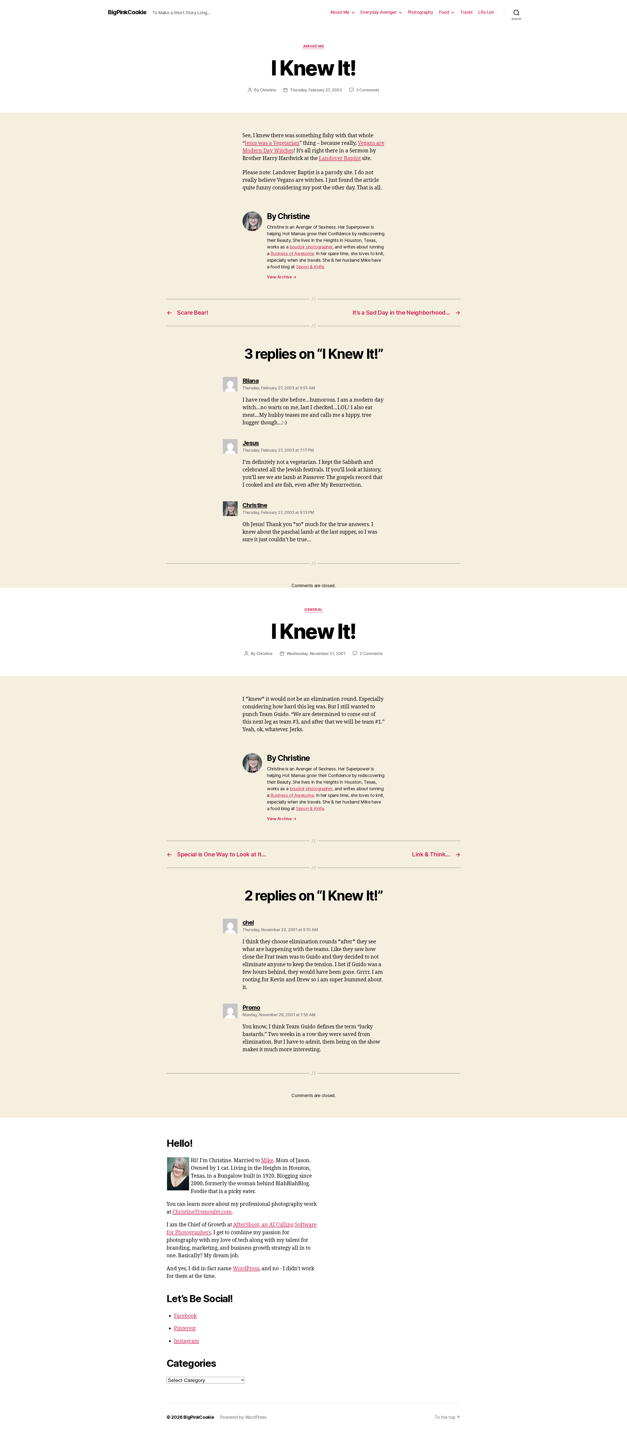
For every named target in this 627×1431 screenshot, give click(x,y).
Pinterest (185, 1328)
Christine (268, 89)
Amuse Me (313, 46)
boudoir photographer (310, 246)
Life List (486, 12)
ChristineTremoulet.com (202, 1212)
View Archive (281, 276)
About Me (340, 12)
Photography (420, 12)
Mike (267, 1160)
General (313, 609)
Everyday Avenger (379, 12)
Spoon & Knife (310, 266)
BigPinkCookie (127, 12)
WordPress (246, 1268)
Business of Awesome (292, 253)
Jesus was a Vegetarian (272, 143)
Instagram (186, 1341)
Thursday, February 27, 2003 (316, 89)
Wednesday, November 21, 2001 (316, 653)
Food (444, 12)
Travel (466, 12)
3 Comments (367, 89)
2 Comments (371, 653)
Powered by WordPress (243, 1417)
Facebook (185, 1316)
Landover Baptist (340, 158)
